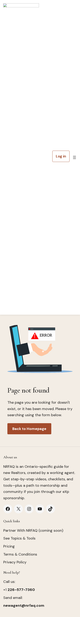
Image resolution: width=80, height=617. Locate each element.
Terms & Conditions (20, 554)
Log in (61, 156)
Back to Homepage (29, 428)
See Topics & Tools (19, 538)
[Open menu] (74, 157)
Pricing (9, 546)
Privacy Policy (14, 562)
